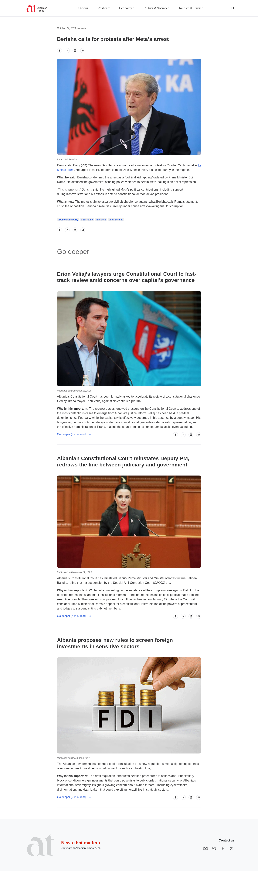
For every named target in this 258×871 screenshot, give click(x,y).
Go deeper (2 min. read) (73, 797)
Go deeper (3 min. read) (73, 434)
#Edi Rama (87, 219)
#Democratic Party (68, 219)
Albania (82, 28)
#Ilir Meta (101, 219)
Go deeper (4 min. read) (73, 615)
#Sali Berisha (116, 219)
